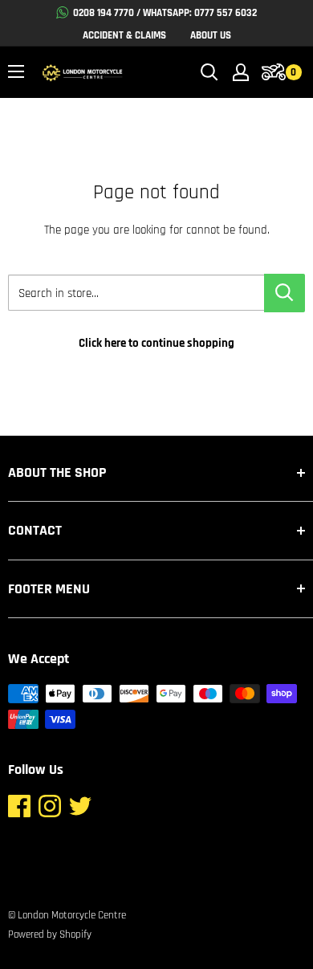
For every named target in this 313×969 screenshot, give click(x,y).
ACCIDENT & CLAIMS (124, 35)
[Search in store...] (284, 293)
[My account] (241, 72)
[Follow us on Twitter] (80, 810)
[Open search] (209, 72)
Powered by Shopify (49, 934)
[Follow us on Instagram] (50, 810)
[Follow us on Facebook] (19, 810)
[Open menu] (16, 71)
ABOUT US (210, 35)
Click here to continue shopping (156, 343)
